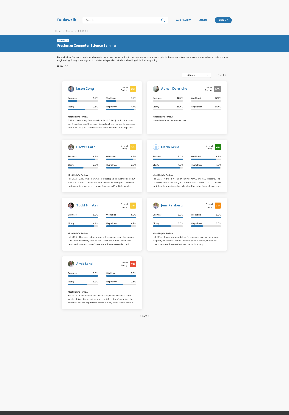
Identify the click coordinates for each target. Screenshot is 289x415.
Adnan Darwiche (174, 89)
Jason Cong (85, 89)
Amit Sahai (84, 264)
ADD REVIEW (183, 20)
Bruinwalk (66, 20)
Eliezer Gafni (86, 147)
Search (69, 31)
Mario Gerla (170, 147)
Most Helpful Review (78, 116)
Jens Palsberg (172, 205)
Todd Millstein (87, 205)
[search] (122, 20)
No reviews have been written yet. (169, 120)
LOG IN (203, 20)
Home (58, 31)
